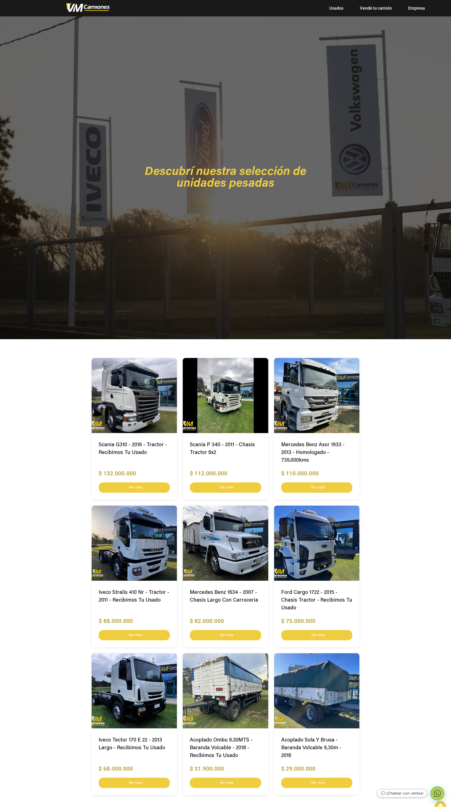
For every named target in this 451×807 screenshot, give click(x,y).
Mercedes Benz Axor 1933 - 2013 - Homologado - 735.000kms (313, 452)
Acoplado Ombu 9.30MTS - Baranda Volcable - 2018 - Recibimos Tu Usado (221, 748)
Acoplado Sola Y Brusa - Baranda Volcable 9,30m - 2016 (311, 748)
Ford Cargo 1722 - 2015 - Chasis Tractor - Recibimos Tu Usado (316, 600)
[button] (437, 793)
